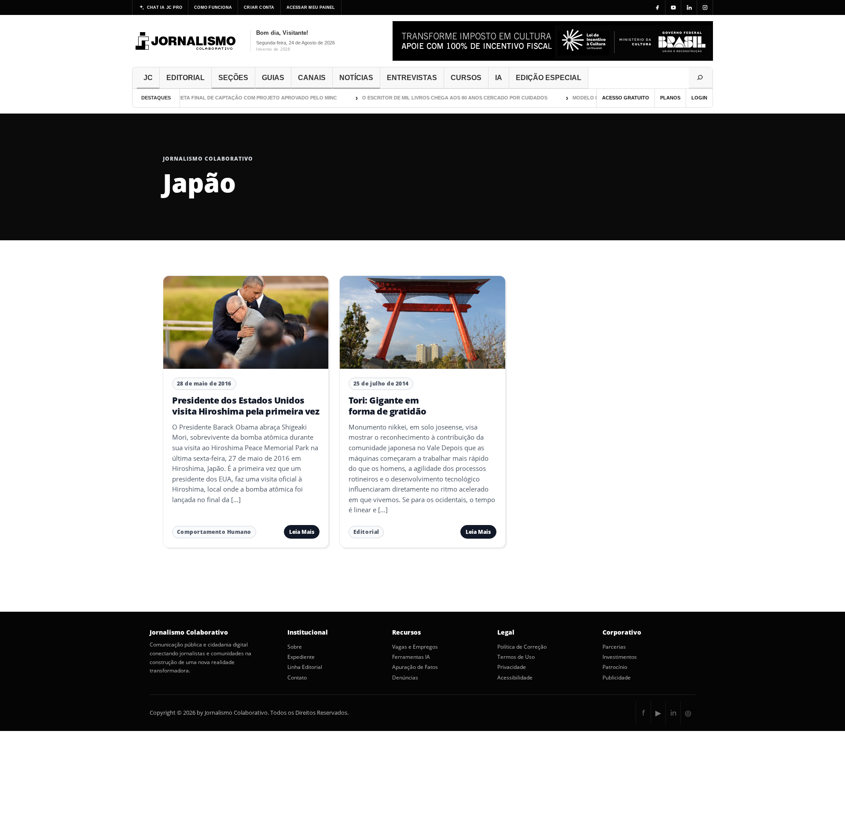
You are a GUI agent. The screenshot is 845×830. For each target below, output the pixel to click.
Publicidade (617, 677)
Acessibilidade (515, 677)
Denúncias (405, 677)
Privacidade (511, 667)
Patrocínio (615, 667)
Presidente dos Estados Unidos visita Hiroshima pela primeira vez (245, 405)
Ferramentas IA (411, 657)
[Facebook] (657, 7)
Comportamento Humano (214, 532)
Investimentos (620, 657)
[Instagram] (705, 7)
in (673, 713)
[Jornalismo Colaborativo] (186, 41)
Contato (297, 677)
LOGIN (699, 97)
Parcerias (614, 646)
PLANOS (670, 97)
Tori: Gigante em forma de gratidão (387, 405)
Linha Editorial (304, 667)
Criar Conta (259, 7)
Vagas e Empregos (415, 646)
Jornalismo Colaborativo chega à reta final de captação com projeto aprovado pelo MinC (197, 97)
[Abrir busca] (701, 77)
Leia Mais (301, 532)
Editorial (366, 532)
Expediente (301, 657)
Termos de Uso (516, 657)
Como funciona (213, 7)
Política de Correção (522, 646)
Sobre (294, 646)
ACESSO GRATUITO (625, 97)
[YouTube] (673, 7)
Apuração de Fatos (415, 667)
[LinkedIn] (689, 7)
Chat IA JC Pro (164, 7)
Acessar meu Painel (311, 7)
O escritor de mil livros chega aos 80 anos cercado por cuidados (444, 97)
